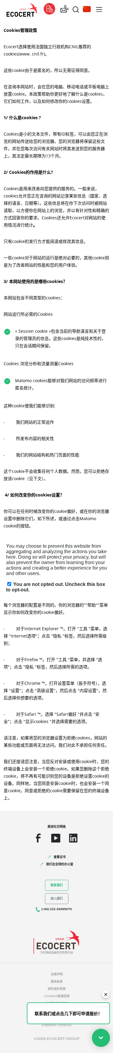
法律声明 (57, 974)
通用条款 (57, 982)
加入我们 (57, 898)
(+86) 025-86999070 (56, 909)
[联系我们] (64, 9)
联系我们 (57, 885)
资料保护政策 (57, 989)
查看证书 (60, 857)
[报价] (49, 9)
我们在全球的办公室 (59, 864)
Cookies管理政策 (57, 996)
